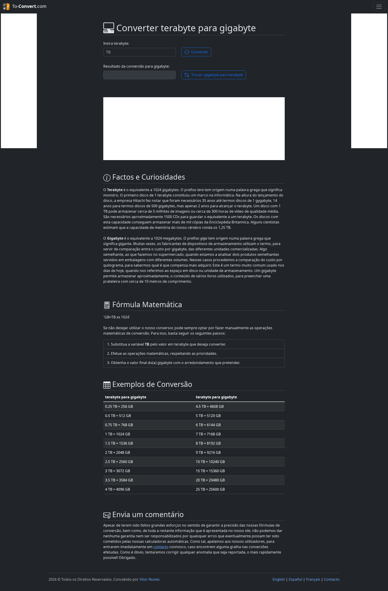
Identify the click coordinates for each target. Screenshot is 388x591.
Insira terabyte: (116, 43)
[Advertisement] (19, 80)
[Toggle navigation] (379, 6)
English (279, 579)
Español (295, 579)
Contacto (332, 579)
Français (313, 579)
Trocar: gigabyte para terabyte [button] (216, 74)
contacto (160, 546)
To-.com (28, 6)
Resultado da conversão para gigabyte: (136, 66)
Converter (199, 51)
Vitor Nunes (149, 579)
